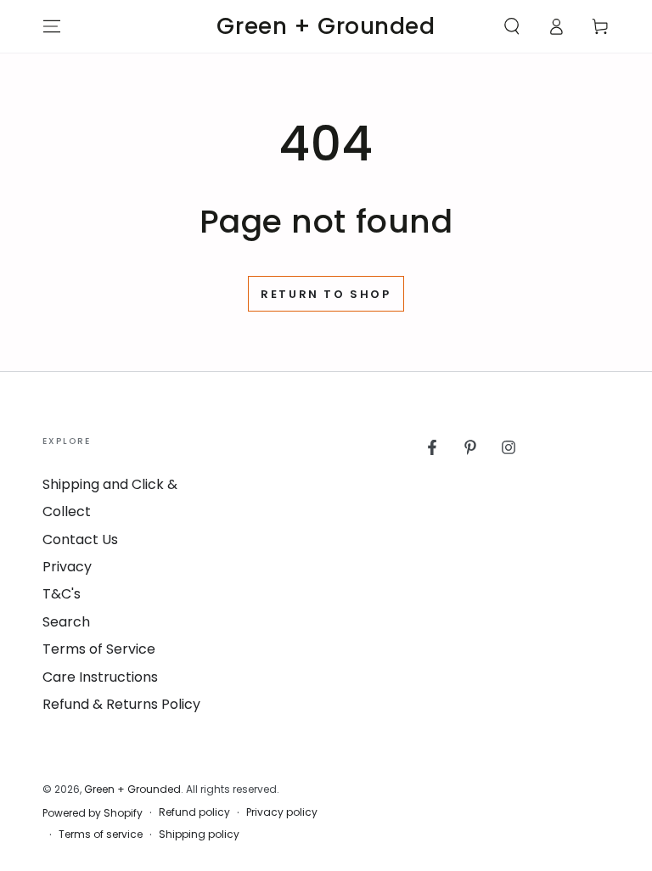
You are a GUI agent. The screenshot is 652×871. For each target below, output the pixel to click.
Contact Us (80, 539)
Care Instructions (100, 677)
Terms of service (101, 834)
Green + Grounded (132, 789)
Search (66, 622)
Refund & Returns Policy (121, 704)
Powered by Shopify (92, 813)
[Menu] (52, 26)
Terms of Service (98, 649)
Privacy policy (282, 812)
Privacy (67, 566)
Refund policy (194, 812)
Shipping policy (199, 834)
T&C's (61, 594)
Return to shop (326, 294)
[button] (512, 26)
